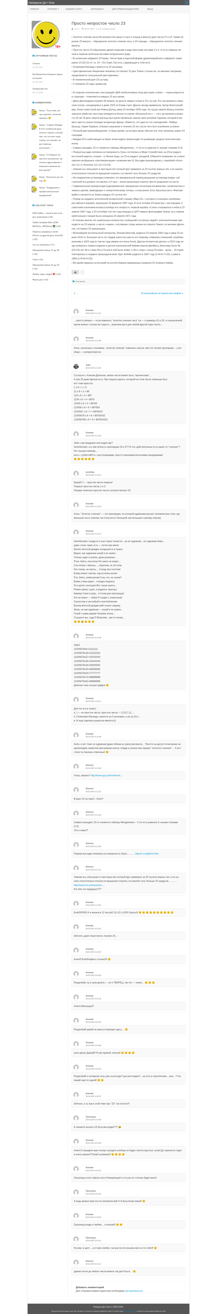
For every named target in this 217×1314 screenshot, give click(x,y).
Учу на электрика (40, 245)
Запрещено (97, 9)
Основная (80, 281)
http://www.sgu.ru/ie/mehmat (105, 775)
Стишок (36, 63)
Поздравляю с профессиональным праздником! (49, 191)
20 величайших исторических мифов (161, 293)
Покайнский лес (40, 89)
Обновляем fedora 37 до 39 (45, 250)
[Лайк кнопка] (75, 272)
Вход (150, 9)
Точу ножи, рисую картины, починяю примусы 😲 (50, 114)
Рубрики (52, 9)
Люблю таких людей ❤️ (43, 274)
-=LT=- (77, 29)
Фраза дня (37, 279)
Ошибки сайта (74, 9)
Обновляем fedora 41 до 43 (45, 265)
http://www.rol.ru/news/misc (88, 885)
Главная (34, 9)
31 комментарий (107, 29)
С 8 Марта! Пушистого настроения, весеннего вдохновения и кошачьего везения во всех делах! (51, 162)
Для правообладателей (125, 9)
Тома (34, 259)
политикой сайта (130, 1311)
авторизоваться (134, 1291)
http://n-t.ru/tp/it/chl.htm (147, 853)
